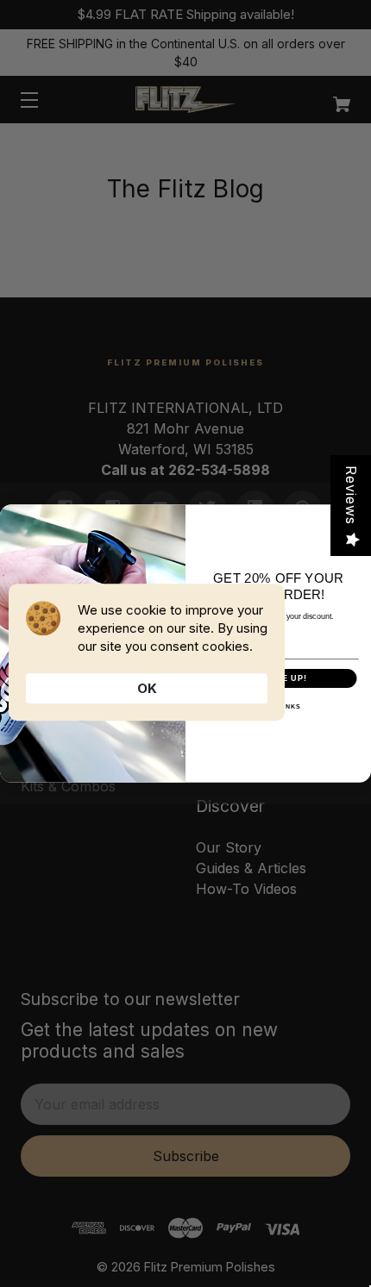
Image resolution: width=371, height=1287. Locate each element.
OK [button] (147, 688)
